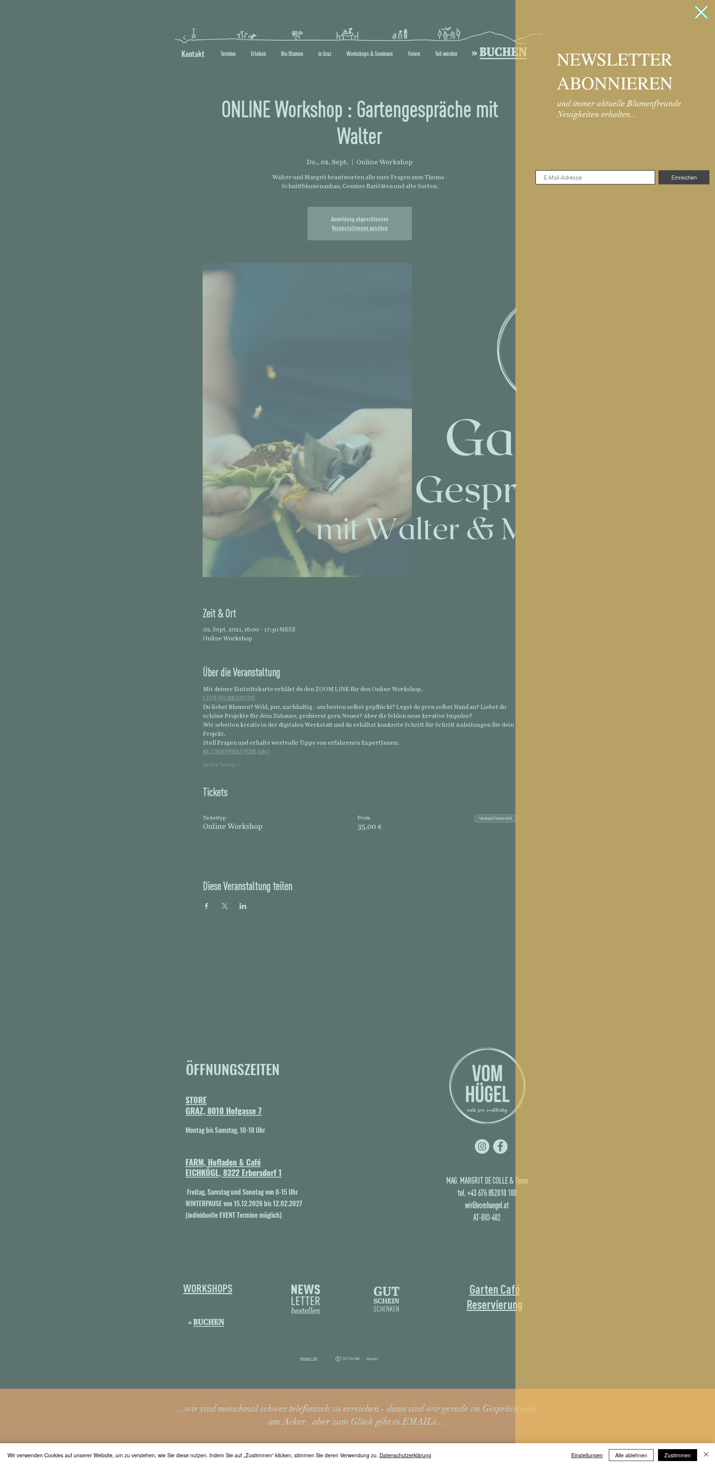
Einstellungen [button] (587, 1455)
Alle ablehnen (631, 1455)
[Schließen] (706, 1455)
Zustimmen (677, 1455)
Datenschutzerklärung (405, 1455)
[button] (701, 12)
